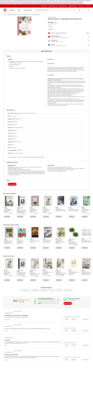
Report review (85, 319)
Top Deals (29, 3)
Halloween (21, 0)
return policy (53, 171)
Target (4, 14)
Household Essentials (70, 0)
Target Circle (74, 3)
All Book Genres (25, 14)
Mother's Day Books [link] (44, 290)
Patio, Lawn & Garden (57, 0)
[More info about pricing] (77, 23)
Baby (76, 0)
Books (19, 14)
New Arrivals (13, 3)
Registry (66, 3)
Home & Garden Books (34, 14)
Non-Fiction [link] (52, 290)
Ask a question (12, 184)
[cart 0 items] (88, 10)
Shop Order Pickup (48, 3)
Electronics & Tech (35, 2)
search (75, 10)
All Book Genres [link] (59, 290)
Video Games (42, 2)
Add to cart (51, 29)
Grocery (63, 0)
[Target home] (5, 10)
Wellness (11, 2)
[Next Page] (90, 207)
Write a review (67, 303)
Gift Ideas (64, 2)
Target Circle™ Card (53, 5)
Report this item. (40, 157)
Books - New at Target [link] (68, 290)
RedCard (70, 3)
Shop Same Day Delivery (58, 3)
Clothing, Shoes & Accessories (31, 0)
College (17, 0)
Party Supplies (59, 2)
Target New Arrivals (4, 0)
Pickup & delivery (28, 10)
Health (7, 2)
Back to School (12, 0)
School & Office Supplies (18, 2)
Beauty (79, 0)
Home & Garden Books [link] (25, 290)
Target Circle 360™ (62, 5)
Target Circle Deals (35, 3)
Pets (5, 2)
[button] (51, 20)
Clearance (8, 3)
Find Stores (80, 3)
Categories (12, 10)
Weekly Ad (41, 3)
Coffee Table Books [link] (35, 290)
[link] (51, 20)
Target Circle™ (44, 5)
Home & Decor (41, 0)
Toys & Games (27, 2)
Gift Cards (69, 2)
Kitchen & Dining (48, 0)
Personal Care (84, 0)
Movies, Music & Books (50, 2)
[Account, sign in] (82, 10)
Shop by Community (76, 2)
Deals (4, 3)
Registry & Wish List (73, 5)
